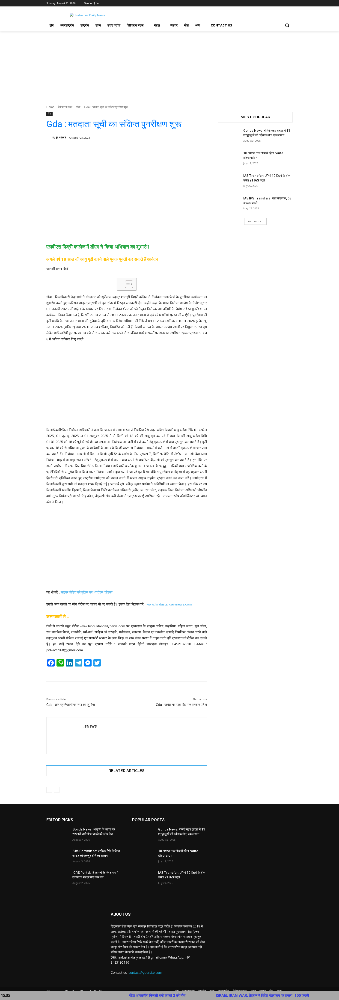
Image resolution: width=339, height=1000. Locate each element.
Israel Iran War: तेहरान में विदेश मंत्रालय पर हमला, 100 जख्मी (234, 995)
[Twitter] (277, 3)
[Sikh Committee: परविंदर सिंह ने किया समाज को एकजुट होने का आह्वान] (57, 857)
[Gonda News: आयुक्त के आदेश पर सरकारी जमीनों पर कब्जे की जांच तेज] (57, 835)
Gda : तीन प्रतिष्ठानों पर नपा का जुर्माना (70, 705)
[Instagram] (271, 3)
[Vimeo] (283, 3)
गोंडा (78, 107)
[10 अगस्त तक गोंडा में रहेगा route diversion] (229, 159)
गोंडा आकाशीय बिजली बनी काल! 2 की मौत (129, 995)
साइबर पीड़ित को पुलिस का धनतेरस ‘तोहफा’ (87, 592)
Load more (254, 221)
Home (50, 107)
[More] (200, 149)
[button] (287, 25)
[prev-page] (49, 790)
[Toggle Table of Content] (127, 284)
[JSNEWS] (49, 137)
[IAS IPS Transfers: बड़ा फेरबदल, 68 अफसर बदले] (229, 204)
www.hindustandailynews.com (169, 604)
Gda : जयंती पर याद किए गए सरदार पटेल (181, 705)
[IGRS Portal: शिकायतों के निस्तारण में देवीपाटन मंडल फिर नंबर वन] (57, 878)
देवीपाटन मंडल (65, 107)
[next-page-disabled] (56, 790)
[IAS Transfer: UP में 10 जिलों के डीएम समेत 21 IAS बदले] (229, 181)
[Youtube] (290, 3)
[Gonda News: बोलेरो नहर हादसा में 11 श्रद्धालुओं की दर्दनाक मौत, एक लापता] (229, 136)
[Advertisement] (169, 65)
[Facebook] (264, 3)
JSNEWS (61, 137)
